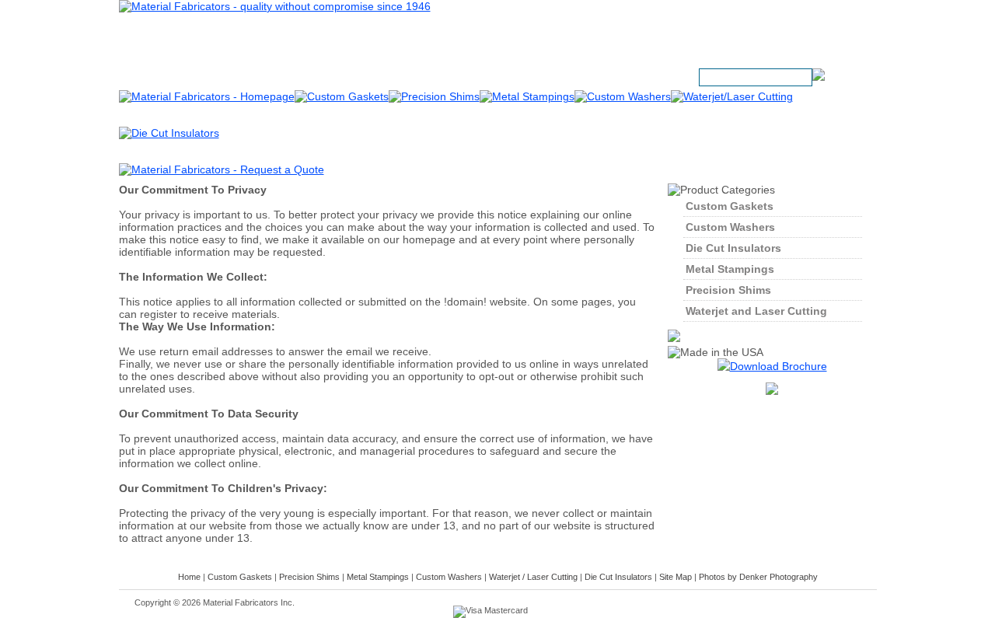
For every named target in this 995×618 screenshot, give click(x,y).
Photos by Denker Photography (758, 576)
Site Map (675, 576)
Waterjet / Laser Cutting (533, 576)
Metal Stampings (730, 269)
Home (189, 576)
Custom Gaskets (729, 206)
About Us (485, 78)
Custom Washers (730, 227)
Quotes (619, 78)
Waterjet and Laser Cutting (756, 311)
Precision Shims (728, 290)
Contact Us (555, 78)
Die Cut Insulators (733, 248)
